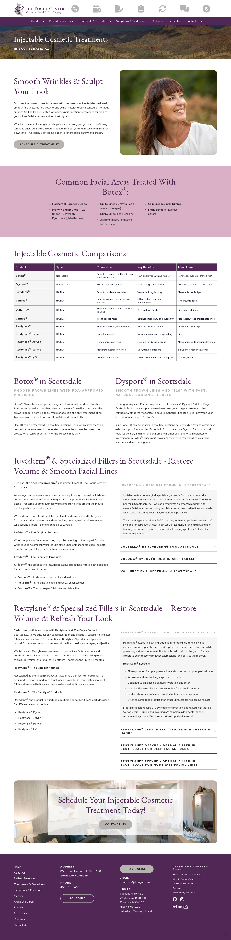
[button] (168, 485)
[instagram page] (182, 899)
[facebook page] (175, 899)
